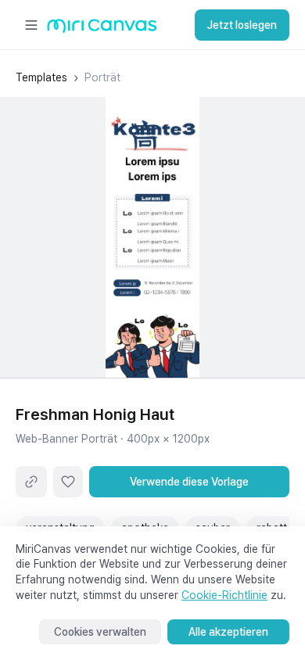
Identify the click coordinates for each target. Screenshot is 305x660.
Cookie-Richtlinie (224, 595)
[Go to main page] (102, 29)
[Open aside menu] (31, 25)
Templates (41, 77)
